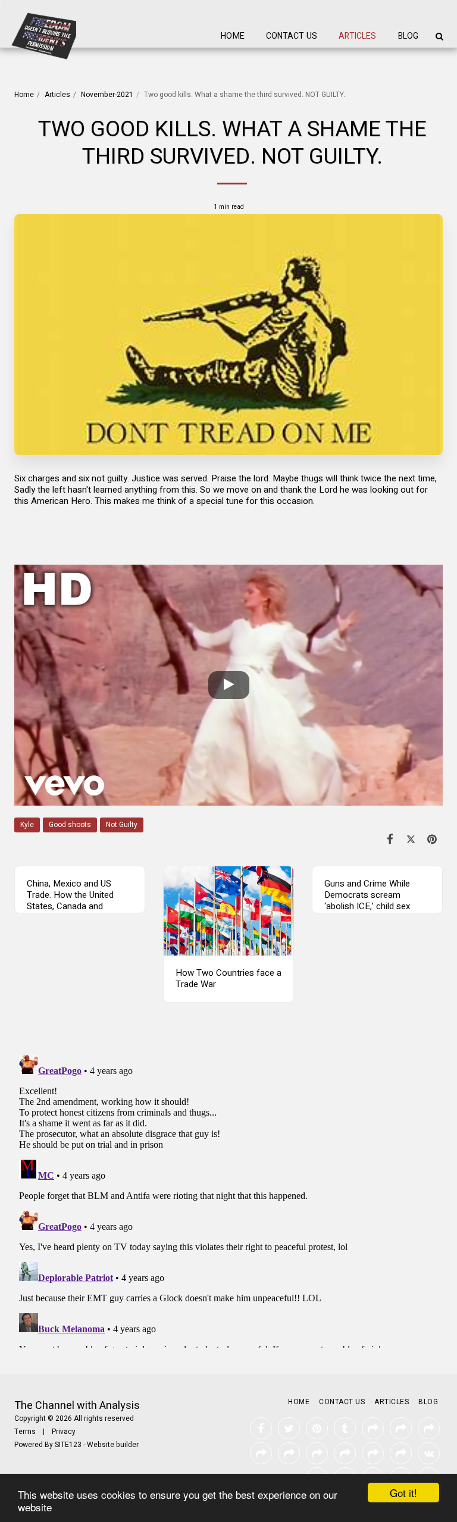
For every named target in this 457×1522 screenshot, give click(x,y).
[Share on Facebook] (390, 839)
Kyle (27, 824)
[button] (439, 36)
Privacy (64, 1431)
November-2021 (107, 94)
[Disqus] (228, 1199)
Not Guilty (121, 824)
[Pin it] (432, 839)
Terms (25, 1431)
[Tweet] (411, 839)
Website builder (113, 1444)
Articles (57, 94)
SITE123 (68, 1444)
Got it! (403, 1492)
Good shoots (70, 824)
